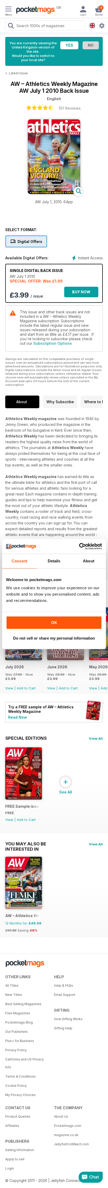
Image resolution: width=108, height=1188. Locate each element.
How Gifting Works (68, 1019)
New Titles (13, 995)
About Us (61, 1116)
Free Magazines (17, 1013)
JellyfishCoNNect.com (71, 1144)
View (9, 688)
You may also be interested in (25, 843)
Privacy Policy (16, 1050)
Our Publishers (16, 1032)
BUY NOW (81, 292)
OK (54, 622)
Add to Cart (26, 688)
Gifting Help (63, 1028)
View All (96, 738)
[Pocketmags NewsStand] (34, 10)
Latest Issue (18, 73)
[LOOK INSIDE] (54, 192)
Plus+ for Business (19, 1041)
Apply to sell (14, 1159)
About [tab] (88, 561)
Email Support (64, 995)
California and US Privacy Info (24, 1063)
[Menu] (8, 10)
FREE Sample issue (22, 806)
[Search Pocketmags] (10, 26)
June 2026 (57, 667)
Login (9, 1168)
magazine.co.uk (66, 1135)
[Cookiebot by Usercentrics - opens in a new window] (79, 546)
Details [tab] (54, 561)
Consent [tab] (19, 561)
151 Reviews (70, 108)
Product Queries (17, 1116)
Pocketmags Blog (19, 1022)
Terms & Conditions (20, 1076)
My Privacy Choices (20, 1095)
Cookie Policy (16, 1086)
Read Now (17, 717)
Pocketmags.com (67, 1126)
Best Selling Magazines (23, 1004)
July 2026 (14, 667)
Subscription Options (52, 343)
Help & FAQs (63, 985)
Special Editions (26, 738)
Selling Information (19, 1150)
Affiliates (12, 1126)
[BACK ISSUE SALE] (23, 658)
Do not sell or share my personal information (54, 638)
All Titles (12, 985)
